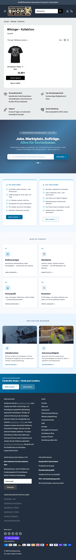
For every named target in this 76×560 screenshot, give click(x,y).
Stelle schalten (13, 217)
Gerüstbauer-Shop (23, 403)
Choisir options (15, 78)
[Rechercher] (60, 11)
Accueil (6, 21)
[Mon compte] (67, 11)
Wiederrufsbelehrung (49, 416)
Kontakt (44, 427)
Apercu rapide (15, 83)
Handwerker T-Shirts (11, 512)
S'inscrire (10, 487)
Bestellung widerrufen (49, 440)
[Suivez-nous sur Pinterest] (16, 533)
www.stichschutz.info (12, 520)
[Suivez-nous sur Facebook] (5, 533)
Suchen (44, 403)
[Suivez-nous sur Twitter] (9, 533)
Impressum (45, 410)
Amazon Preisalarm (11, 516)
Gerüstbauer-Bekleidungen (13, 444)
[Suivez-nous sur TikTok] (20, 533)
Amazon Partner (47, 437)
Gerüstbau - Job (9, 499)
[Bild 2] (38, 162)
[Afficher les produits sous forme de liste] (68, 40)
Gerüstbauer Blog (47, 433)
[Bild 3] (40, 162)
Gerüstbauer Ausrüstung (12, 503)
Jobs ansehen (50, 219)
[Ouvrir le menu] (5, 11)
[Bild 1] (36, 162)
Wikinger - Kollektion (17, 21)
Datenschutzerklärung (49, 413)
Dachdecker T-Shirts (11, 507)
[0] (71, 11)
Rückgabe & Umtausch (49, 430)
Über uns (44, 406)
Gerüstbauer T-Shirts (17, 422)
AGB (43, 423)
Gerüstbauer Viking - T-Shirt (15, 68)
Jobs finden (60, 157)
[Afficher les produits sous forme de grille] (65, 40)
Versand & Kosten (47, 420)
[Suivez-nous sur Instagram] (12, 533)
